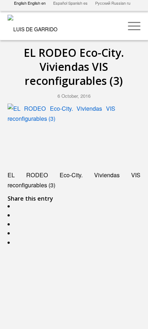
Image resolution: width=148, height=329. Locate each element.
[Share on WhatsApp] (18, 224)
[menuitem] (130, 25)
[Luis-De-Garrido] (61, 25)
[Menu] (130, 25)
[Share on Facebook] (18, 206)
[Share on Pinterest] (18, 233)
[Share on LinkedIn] (18, 242)
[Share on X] (18, 215)
